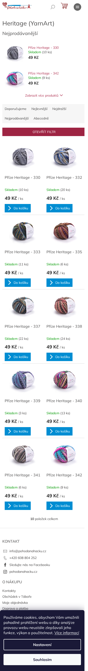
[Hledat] (52, 7)
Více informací (66, 632)
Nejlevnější (39, 109)
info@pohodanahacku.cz (27, 551)
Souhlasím (42, 659)
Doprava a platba (15, 608)
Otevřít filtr (44, 132)
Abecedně (41, 118)
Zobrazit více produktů (41, 95)
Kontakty (9, 591)
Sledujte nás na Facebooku (29, 565)
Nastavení (42, 644)
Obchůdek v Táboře (17, 596)
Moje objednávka (15, 603)
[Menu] (77, 7)
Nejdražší (59, 109)
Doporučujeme (16, 109)
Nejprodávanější (17, 118)
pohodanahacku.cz (23, 571)
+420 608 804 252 (23, 558)
